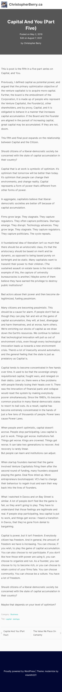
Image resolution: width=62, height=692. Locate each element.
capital (9, 619)
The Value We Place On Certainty (44, 633)
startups (16, 619)
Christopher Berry (32, 43)
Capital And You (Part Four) (14, 633)
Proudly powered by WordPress (19, 671)
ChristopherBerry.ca (25, 4)
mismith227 (30, 675)
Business (14, 614)
